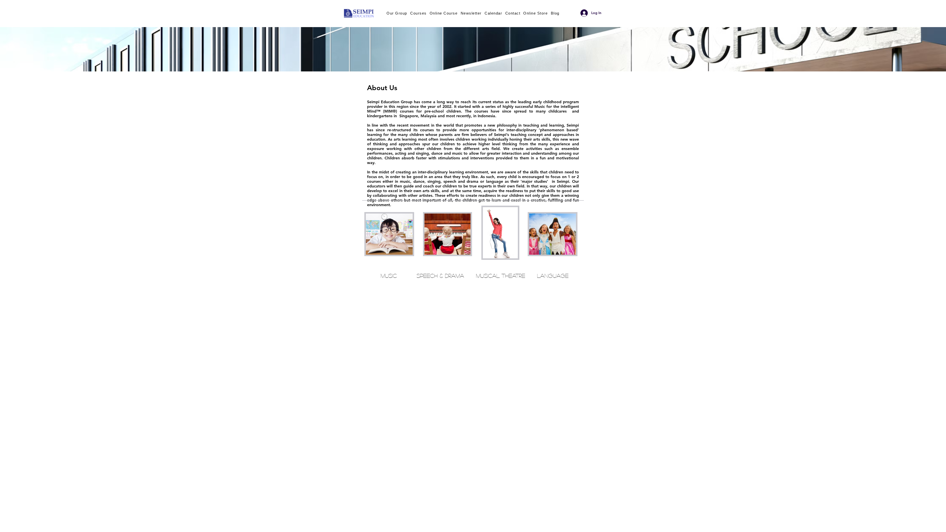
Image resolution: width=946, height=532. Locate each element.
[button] (443, 13)
